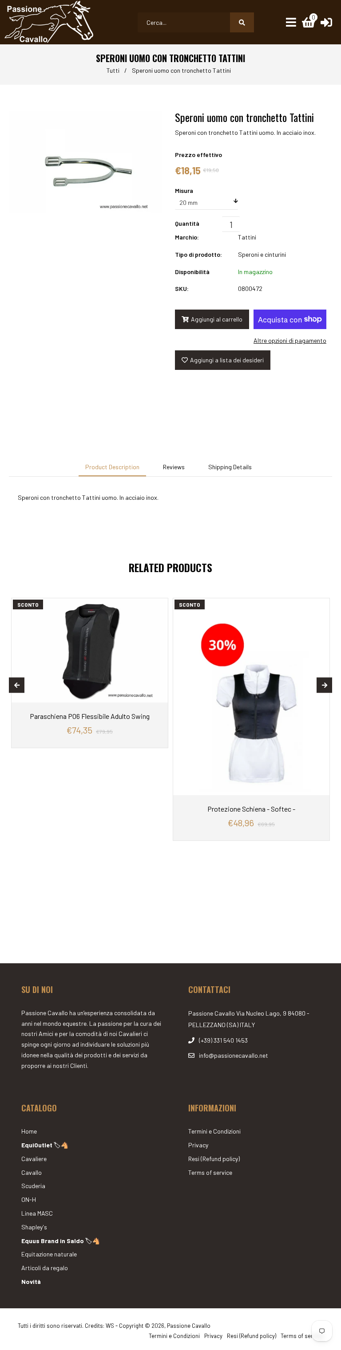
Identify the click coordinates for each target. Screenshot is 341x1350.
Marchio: (187, 237)
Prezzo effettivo (198, 154)
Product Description (112, 467)
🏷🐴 (44, 1145)
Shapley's (34, 1227)
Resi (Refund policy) (214, 1158)
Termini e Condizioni (214, 1131)
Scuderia (33, 1185)
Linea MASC (37, 1213)
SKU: (182, 288)
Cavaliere (34, 1158)
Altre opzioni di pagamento (290, 340)
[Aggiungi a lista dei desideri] (159, 605)
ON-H (28, 1199)
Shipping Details (230, 467)
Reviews (174, 467)
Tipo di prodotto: (198, 254)
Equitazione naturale (49, 1254)
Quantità (187, 223)
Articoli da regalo (44, 1268)
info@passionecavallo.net (233, 1055)
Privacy (198, 1145)
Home (29, 1131)
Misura (184, 190)
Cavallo (31, 1172)
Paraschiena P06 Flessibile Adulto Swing (90, 716)
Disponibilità (192, 271)
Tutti (113, 70)
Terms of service (210, 1172)
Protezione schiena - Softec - (251, 809)
